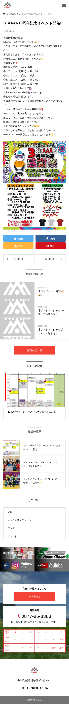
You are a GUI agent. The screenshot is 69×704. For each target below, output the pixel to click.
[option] (34, 396)
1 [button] (32, 403)
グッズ (11, 528)
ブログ (11, 511)
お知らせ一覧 (34, 350)
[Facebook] (27, 687)
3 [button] (38, 403)
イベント (12, 536)
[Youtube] (34, 687)
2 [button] (35, 403)
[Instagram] (22, 687)
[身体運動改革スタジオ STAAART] (7, 5)
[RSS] (46, 687)
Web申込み (35, 596)
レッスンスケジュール (19, 520)
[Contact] (41, 687)
